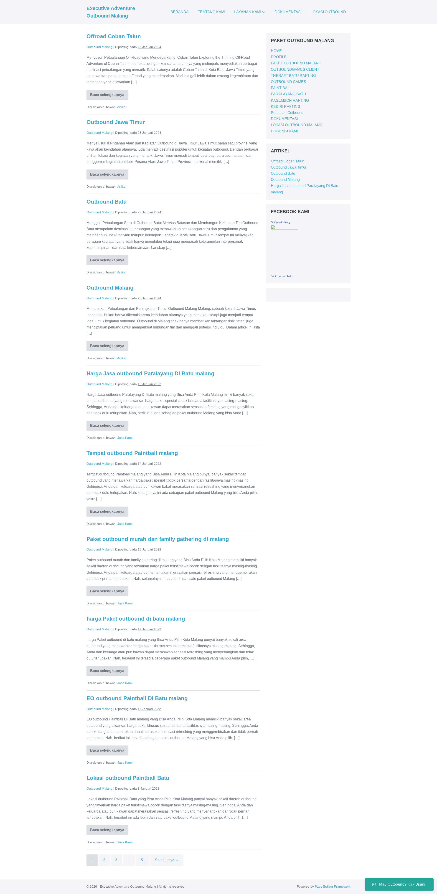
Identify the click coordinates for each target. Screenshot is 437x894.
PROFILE (279, 57)
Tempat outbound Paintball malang (132, 453)
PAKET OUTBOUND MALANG (296, 63)
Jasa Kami (124, 437)
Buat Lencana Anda (281, 276)
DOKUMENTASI (288, 12)
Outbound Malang (110, 288)
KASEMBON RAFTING (290, 100)
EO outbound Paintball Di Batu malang (137, 698)
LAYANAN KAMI (248, 12)
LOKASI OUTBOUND (328, 12)
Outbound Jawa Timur (115, 122)
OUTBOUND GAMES (288, 82)
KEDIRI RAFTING (285, 107)
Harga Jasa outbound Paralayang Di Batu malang (150, 373)
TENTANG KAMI (211, 12)
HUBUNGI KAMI (284, 131)
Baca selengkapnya (107, 93)
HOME (276, 51)
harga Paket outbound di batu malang (135, 619)
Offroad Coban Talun (113, 36)
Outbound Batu (106, 202)
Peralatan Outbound (287, 113)
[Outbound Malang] (284, 248)
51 (143, 860)
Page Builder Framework (333, 886)
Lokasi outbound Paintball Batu (127, 778)
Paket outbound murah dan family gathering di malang (157, 539)
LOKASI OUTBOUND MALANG (297, 125)
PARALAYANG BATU (288, 94)
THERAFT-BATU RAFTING (293, 76)
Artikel (121, 107)
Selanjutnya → (167, 860)
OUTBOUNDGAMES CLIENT (295, 69)
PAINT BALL (281, 88)
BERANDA (179, 12)
